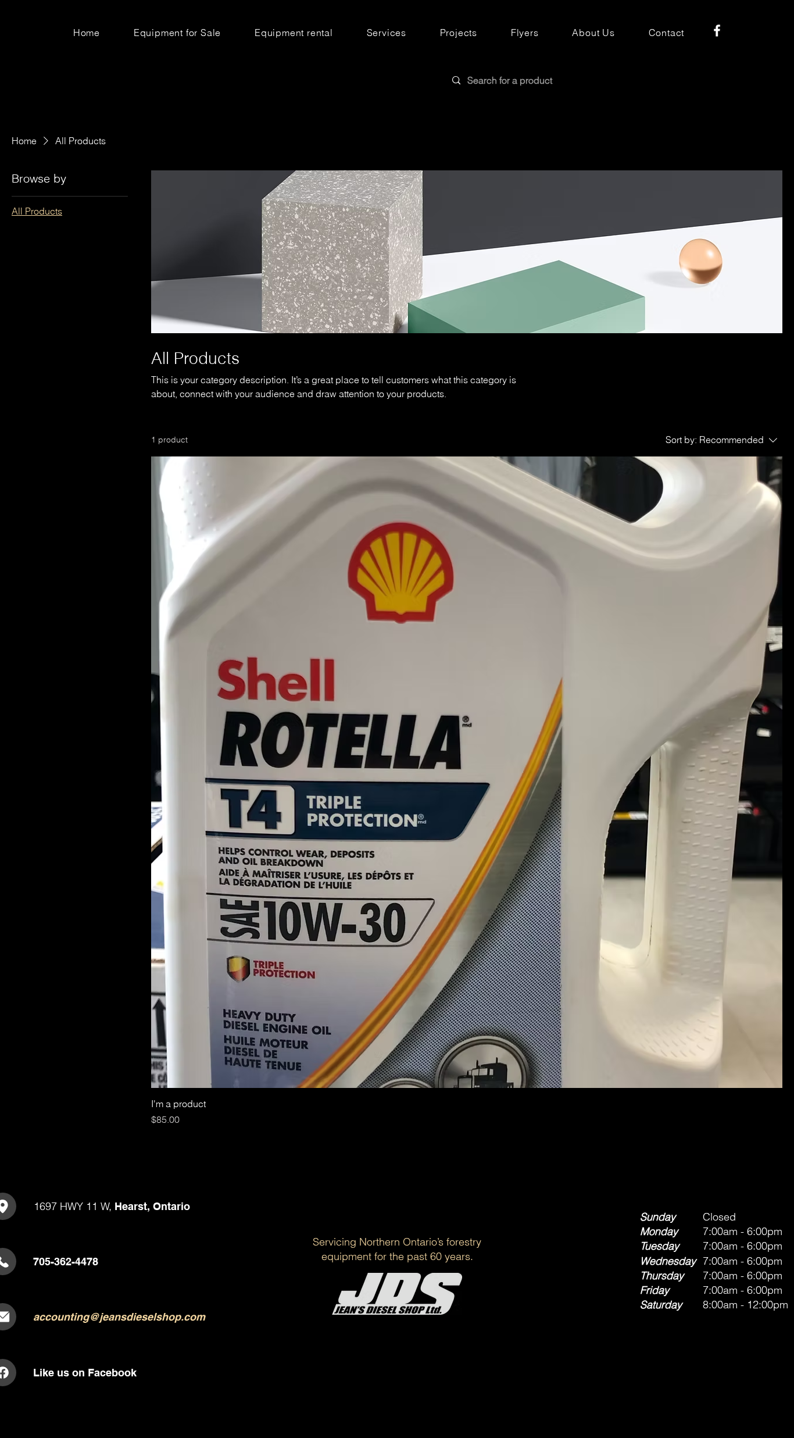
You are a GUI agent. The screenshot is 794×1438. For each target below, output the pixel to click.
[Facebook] (717, 30)
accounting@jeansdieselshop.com (119, 1317)
